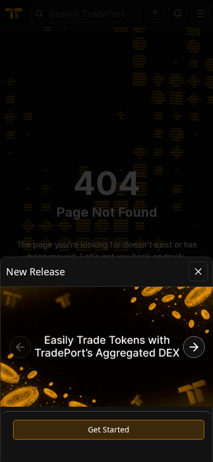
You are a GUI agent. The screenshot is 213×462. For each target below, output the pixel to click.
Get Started (108, 429)
